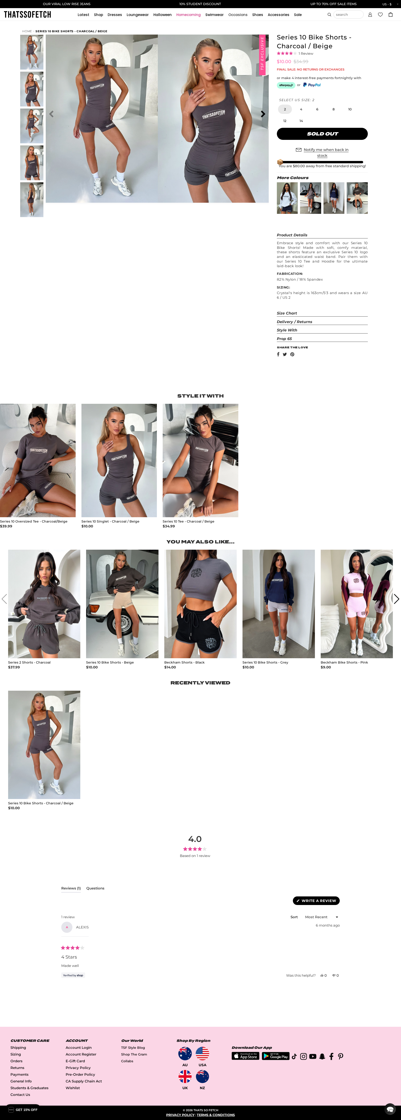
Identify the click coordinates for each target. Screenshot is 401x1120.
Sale (298, 14)
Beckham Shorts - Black (184, 662)
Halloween (162, 14)
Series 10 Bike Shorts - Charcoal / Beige (71, 31)
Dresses (115, 14)
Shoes (257, 14)
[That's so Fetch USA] (202, 1053)
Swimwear (214, 14)
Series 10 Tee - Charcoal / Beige (188, 521)
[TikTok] (294, 1057)
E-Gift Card (75, 1061)
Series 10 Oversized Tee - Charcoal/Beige (34, 521)
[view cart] (390, 14)
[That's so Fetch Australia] (185, 1053)
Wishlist (73, 1088)
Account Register (81, 1054)
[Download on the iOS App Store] (245, 1058)
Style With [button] (287, 330)
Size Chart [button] (287, 313)
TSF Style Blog (133, 1048)
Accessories (278, 14)
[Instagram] (303, 1057)
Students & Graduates (29, 1088)
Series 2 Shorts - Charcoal (29, 662)
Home (27, 31)
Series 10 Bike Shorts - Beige (110, 662)
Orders (16, 1061)
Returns (17, 1067)
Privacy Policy (78, 1067)
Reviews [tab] (71, 889)
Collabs (127, 1061)
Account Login (79, 1047)
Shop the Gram (134, 1054)
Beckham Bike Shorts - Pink (344, 662)
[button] (370, 14)
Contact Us (20, 1094)
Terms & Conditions (216, 1115)
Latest (83, 14)
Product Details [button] (292, 235)
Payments (19, 1074)
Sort (295, 917)
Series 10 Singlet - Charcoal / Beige (110, 521)
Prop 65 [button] (284, 339)
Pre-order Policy (80, 1074)
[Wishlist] (380, 14)
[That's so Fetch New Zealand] (202, 1076)
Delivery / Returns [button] (294, 322)
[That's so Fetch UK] (185, 1076)
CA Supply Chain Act (84, 1081)
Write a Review (320, 901)
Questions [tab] (95, 889)
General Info (21, 1081)
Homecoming (188, 14)
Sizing (15, 1054)
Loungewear (138, 14)
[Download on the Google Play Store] (276, 1059)
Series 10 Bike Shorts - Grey (265, 662)
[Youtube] (312, 1057)
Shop (98, 14)
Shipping (18, 1047)
